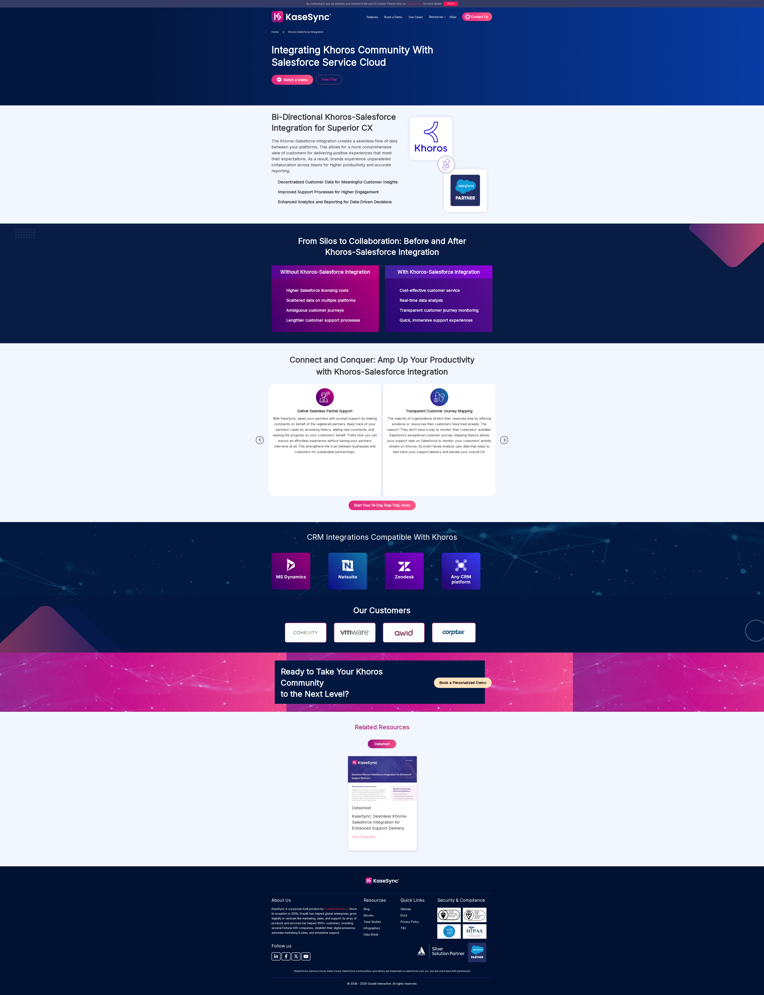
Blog (367, 909)
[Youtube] (305, 956)
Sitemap (406, 909)
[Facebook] (286, 956)
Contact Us (479, 17)
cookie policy (415, 3)
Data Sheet (371, 934)
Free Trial (329, 79)
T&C (403, 928)
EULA (404, 915)
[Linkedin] (276, 956)
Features (372, 17)
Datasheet (382, 744)
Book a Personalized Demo (462, 683)
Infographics (372, 928)
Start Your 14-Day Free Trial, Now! (382, 505)
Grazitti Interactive (336, 908)
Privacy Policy (410, 921)
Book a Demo (393, 17)
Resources (436, 16)
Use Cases (416, 17)
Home (275, 31)
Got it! (450, 3)
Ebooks (369, 915)
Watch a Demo (295, 80)
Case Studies (372, 921)
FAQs (453, 17)
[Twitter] (295, 956)
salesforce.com (414, 971)
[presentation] (260, 440)
